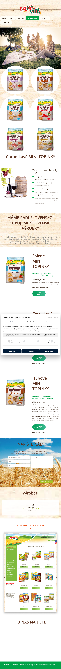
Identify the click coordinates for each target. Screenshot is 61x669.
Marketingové (51, 342)
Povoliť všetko (49, 351)
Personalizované (23, 342)
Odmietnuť (12, 351)
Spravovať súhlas (30, 666)
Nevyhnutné (10, 342)
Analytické (37, 342)
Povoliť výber (30, 351)
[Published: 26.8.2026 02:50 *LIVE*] (10, 664)
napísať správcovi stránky (33, 664)
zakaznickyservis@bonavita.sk (30, 508)
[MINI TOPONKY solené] (15, 270)
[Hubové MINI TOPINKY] (15, 392)
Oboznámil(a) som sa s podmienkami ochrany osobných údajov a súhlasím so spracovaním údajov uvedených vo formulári (42, 472)
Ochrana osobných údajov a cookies (50, 335)
